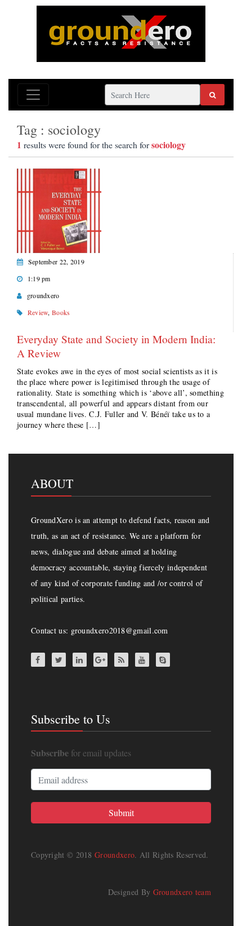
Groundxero (115, 854)
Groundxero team (182, 892)
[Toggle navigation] (33, 94)
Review (38, 312)
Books (61, 312)
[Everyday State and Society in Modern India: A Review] (59, 209)
